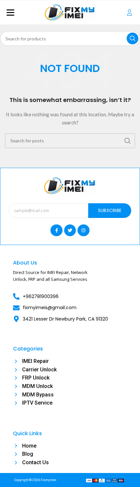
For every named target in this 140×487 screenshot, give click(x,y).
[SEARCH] (132, 38)
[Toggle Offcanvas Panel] (129, 12)
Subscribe (110, 210)
